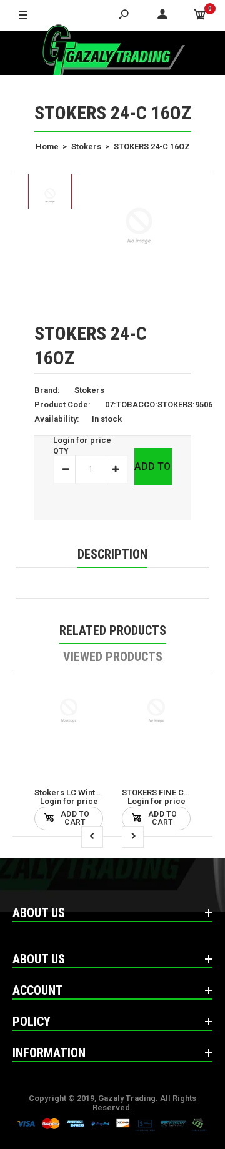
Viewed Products (112, 656)
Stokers (89, 390)
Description (113, 554)
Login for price (82, 440)
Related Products (112, 630)
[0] (200, 15)
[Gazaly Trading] (113, 53)
